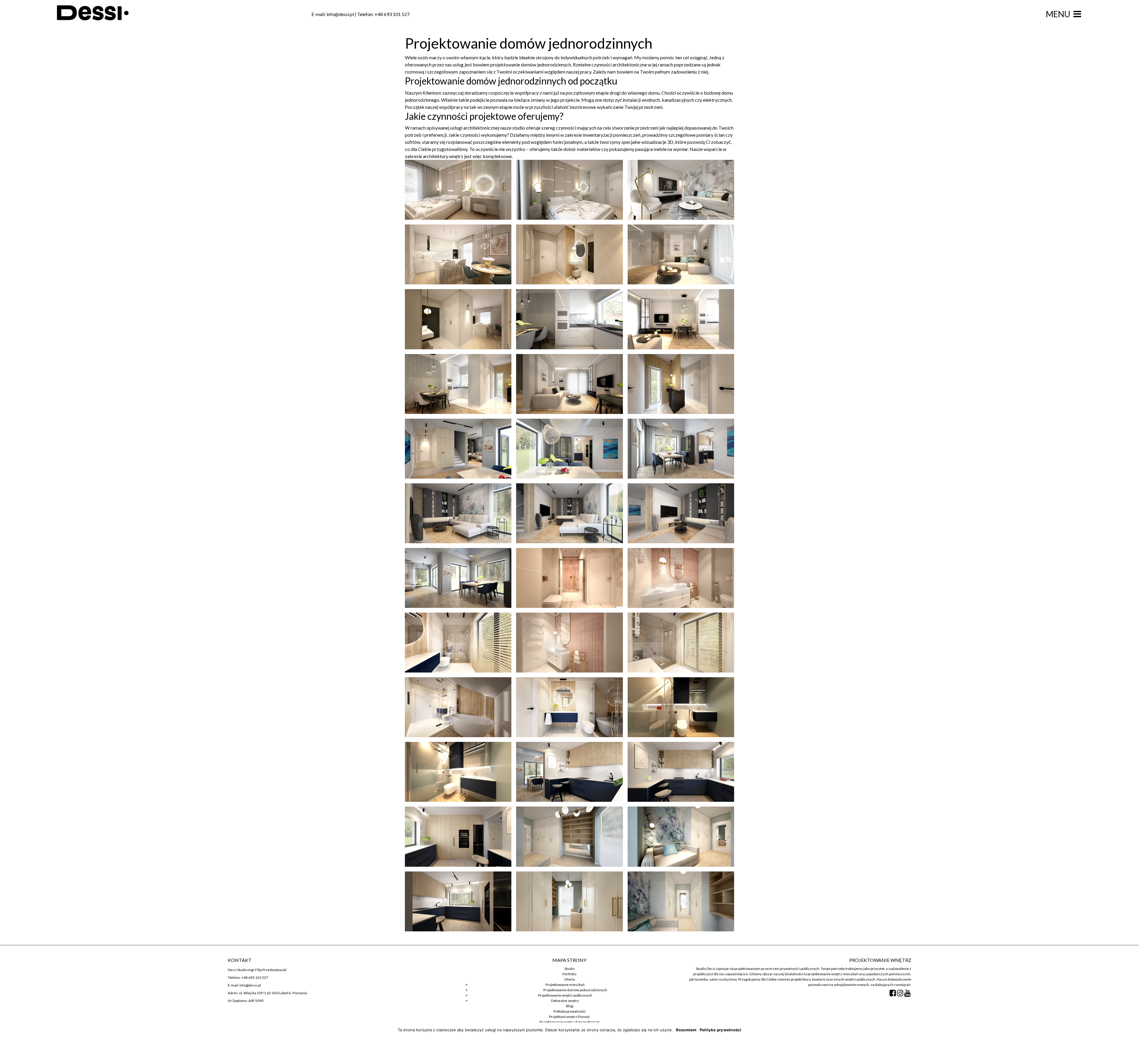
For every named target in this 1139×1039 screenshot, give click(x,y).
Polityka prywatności (569, 1011)
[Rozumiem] (1132, 1031)
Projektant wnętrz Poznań (569, 1016)
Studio (569, 968)
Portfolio (569, 974)
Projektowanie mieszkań (565, 984)
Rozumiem (686, 1029)
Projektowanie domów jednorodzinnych (575, 990)
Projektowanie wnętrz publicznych (565, 995)
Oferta (569, 979)
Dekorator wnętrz (565, 1000)
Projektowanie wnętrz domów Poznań (569, 1022)
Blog (569, 1006)
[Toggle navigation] (1077, 14)
